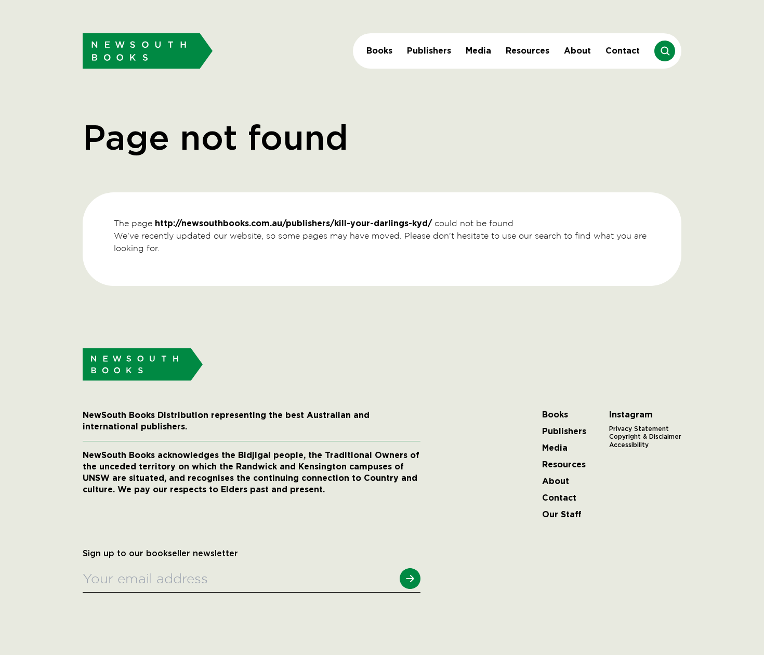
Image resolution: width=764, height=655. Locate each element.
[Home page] (148, 50)
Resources (527, 50)
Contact (622, 50)
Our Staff (562, 514)
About (577, 50)
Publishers (429, 50)
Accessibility (629, 445)
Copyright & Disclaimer (645, 437)
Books (379, 50)
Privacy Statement (639, 429)
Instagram (631, 415)
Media (478, 50)
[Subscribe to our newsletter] (410, 578)
